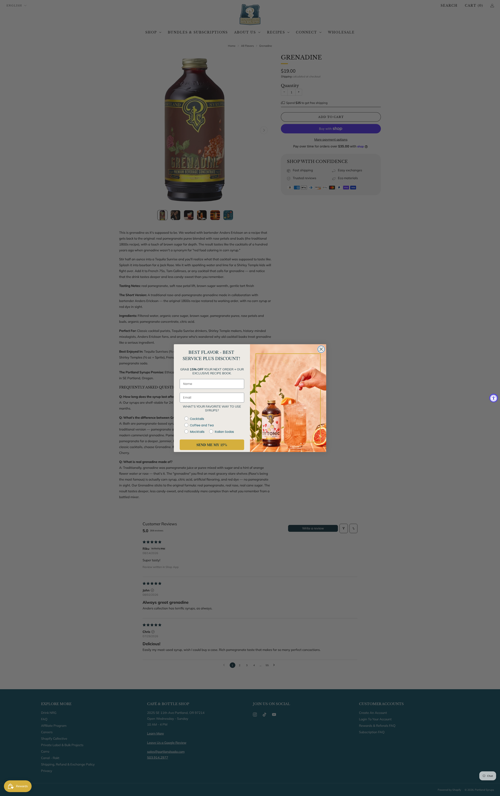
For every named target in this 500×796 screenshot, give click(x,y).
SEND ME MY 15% (211, 444)
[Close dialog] (321, 349)
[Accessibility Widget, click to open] (493, 398)
